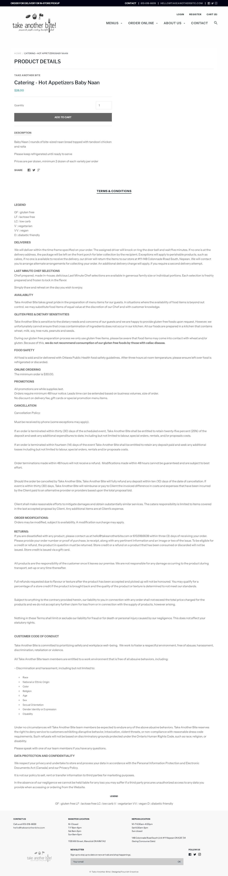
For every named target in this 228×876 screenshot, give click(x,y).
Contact (199, 23)
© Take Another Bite (99, 872)
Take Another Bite (27, 75)
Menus (112, 23)
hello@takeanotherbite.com (29, 827)
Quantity (19, 105)
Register (195, 14)
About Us (173, 23)
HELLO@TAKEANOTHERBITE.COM (181, 3)
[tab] (114, 191)
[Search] (215, 24)
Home (18, 53)
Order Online (141, 23)
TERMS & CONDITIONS (114, 191)
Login (180, 14)
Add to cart (63, 117)
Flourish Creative (130, 872)
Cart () (212, 14)
